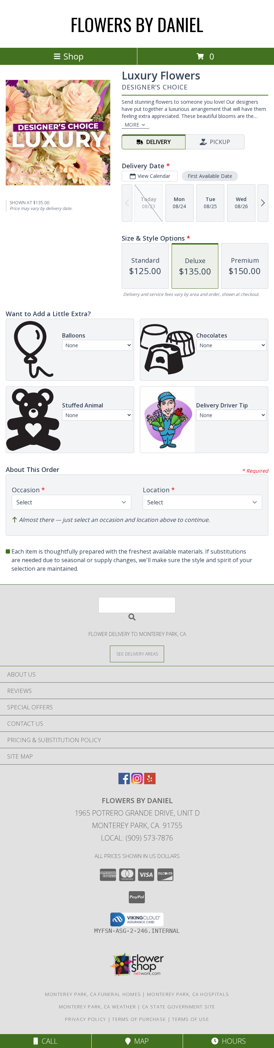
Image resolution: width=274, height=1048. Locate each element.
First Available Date (210, 176)
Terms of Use (190, 1019)
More (132, 124)
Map (140, 1041)
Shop (73, 56)
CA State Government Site (178, 1006)
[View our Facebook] (124, 782)
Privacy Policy (85, 1019)
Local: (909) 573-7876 (137, 838)
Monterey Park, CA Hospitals (188, 994)
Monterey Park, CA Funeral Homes (93, 994)
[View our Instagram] (137, 782)
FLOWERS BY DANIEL (137, 24)
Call (47, 1041)
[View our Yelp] (150, 782)
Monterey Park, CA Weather (97, 1006)
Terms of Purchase (139, 1019)
